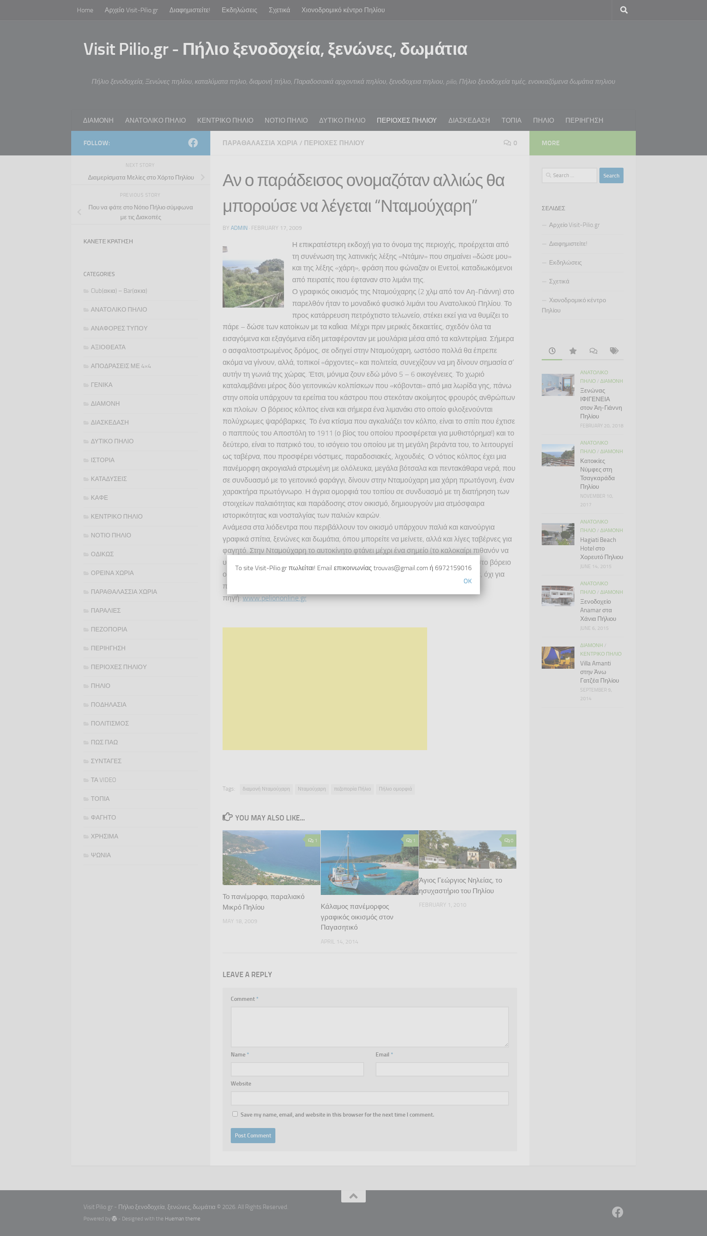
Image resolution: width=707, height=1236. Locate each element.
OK (468, 581)
